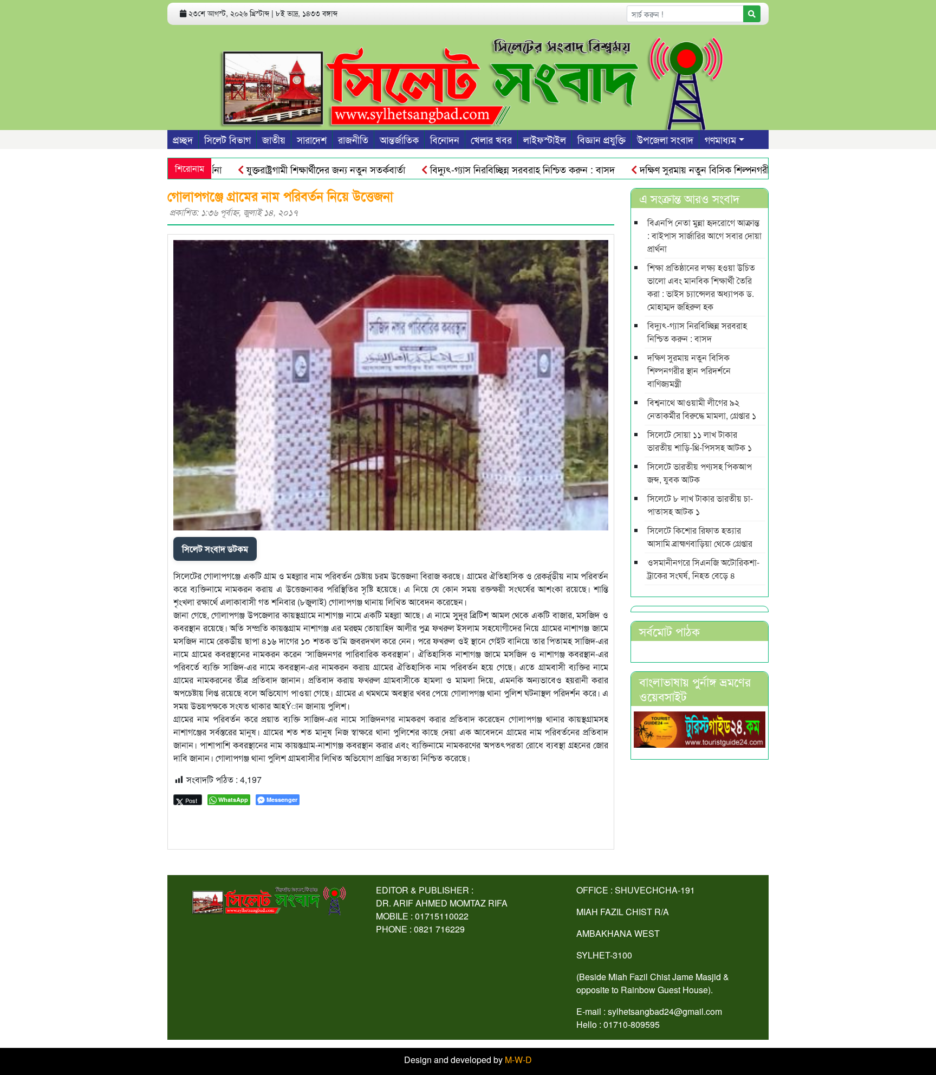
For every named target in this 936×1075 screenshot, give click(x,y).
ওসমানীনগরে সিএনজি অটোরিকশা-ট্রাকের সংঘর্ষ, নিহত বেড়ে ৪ (703, 568)
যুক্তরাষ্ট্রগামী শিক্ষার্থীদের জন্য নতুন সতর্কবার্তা (297, 169)
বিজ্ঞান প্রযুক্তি (601, 139)
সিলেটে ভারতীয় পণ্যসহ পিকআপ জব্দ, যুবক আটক (699, 472)
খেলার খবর (491, 139)
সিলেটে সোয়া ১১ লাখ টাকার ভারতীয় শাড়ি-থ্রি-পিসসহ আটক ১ (699, 441)
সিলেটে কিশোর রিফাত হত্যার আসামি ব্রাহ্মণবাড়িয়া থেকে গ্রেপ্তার (699, 536)
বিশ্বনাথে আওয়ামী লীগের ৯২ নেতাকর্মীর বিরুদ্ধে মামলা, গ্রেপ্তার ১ (701, 409)
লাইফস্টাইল (544, 139)
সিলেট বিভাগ (227, 139)
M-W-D (518, 1059)
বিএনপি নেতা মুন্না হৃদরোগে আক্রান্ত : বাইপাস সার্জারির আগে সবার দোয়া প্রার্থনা (704, 235)
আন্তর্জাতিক (399, 139)
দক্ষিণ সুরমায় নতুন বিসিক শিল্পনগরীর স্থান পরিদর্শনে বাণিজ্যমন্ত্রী (724, 169)
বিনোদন (444, 139)
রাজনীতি (353, 139)
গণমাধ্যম (720, 139)
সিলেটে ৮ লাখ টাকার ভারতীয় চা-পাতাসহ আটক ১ (700, 504)
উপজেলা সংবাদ (665, 139)
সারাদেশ (312, 139)
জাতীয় (273, 139)
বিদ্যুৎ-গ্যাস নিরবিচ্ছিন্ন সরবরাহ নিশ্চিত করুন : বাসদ (494, 169)
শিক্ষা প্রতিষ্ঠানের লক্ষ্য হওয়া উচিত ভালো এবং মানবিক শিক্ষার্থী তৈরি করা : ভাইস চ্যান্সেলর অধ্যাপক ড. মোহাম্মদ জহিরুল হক (701, 287)
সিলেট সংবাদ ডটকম (215, 548)
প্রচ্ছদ (183, 139)
